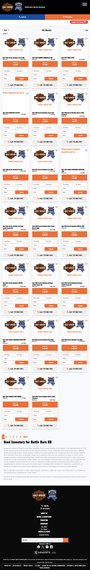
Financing (44, 520)
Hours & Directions (44, 517)
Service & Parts (44, 532)
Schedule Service (44, 535)
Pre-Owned (44, 529)
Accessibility (17, 566)
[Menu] (85, 4)
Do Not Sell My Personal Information (53, 566)
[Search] (65, 540)
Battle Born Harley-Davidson (35, 7)
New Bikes (44, 527)
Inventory (44, 524)
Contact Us (7, 566)
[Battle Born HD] (12, 7)
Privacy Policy (28, 566)
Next (25, 436)
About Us (44, 513)
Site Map (37, 566)
